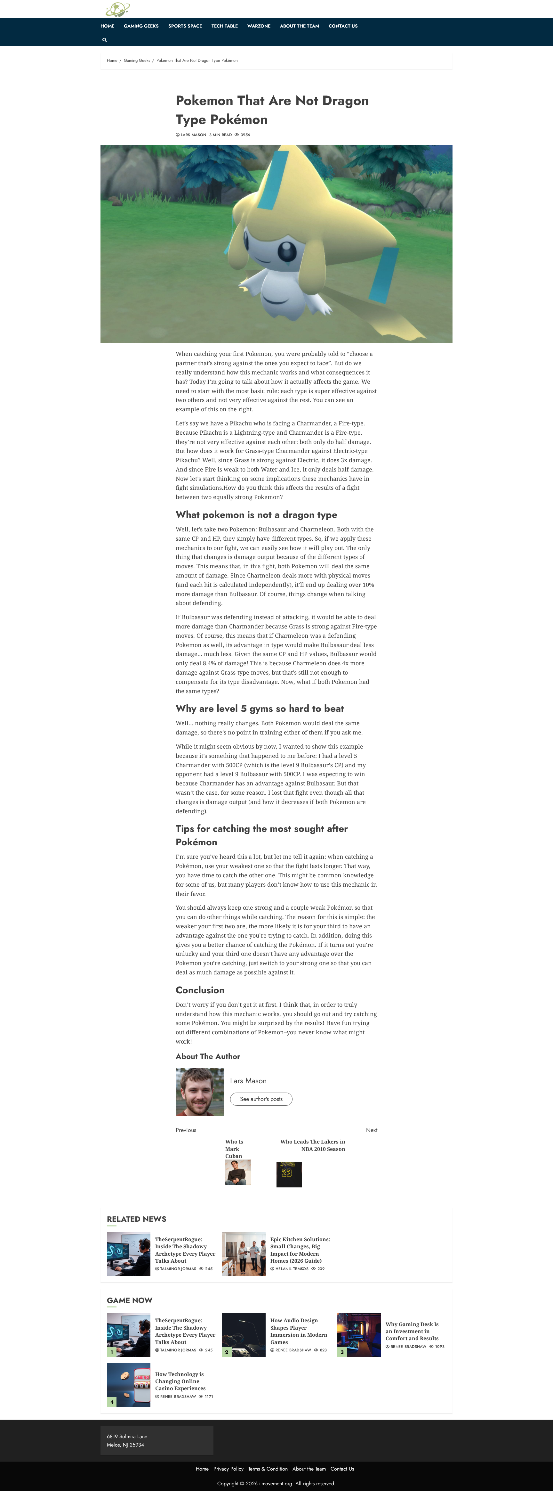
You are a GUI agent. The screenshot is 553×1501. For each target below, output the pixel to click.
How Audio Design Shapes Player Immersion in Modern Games (298, 1331)
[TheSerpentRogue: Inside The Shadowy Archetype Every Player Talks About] (128, 1254)
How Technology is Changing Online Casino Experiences (180, 1381)
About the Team (299, 26)
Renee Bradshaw (293, 1350)
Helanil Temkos (292, 1269)
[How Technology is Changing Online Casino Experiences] (128, 1385)
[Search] (104, 40)
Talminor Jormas (178, 1269)
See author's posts (261, 1099)
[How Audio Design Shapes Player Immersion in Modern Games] (244, 1335)
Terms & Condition (268, 1468)
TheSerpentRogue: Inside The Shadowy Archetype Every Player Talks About (185, 1250)
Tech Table (225, 26)
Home (107, 26)
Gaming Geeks (141, 26)
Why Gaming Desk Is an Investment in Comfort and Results (412, 1331)
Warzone (258, 26)
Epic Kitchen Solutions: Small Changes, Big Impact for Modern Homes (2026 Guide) (300, 1250)
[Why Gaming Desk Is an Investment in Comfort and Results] (359, 1335)
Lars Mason (193, 135)
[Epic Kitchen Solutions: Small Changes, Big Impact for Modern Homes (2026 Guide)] (244, 1254)
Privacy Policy (228, 1468)
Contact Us (343, 26)
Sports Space (185, 26)
